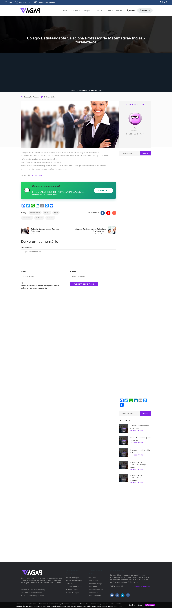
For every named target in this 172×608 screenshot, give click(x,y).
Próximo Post (100, 234)
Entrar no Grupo (103, 190)
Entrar (132, 10)
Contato (99, 11)
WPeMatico (37, 175)
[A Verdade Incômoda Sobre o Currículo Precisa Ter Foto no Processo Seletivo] (123, 428)
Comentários (26, 247)
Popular (36, 97)
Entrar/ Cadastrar (94, 595)
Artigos (87, 11)
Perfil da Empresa (72, 590)
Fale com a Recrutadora (31, 592)
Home (73, 90)
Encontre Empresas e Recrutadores (96, 591)
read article (137, 430)
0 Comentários (50, 97)
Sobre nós (92, 578)
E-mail (73, 272)
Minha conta (93, 587)
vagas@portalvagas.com (141, 586)
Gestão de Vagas (72, 593)
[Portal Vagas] (30, 10)
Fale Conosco (93, 581)
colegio (46, 212)
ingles (56, 212)
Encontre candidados (74, 587)
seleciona (50, 218)
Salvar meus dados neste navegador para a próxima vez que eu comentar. (40, 287)
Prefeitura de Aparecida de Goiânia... (136, 477)
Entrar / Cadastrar (115, 11)
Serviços (74, 11)
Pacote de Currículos (74, 581)
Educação (83, 90)
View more (118, 606)
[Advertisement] (86, 71)
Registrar (146, 10)
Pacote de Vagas (72, 578)
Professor (39, 218)
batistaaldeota (35, 212)
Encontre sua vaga (95, 584)
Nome (24, 272)
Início (65, 11)
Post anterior (36, 234)
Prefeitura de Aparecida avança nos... (138, 464)
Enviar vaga (70, 584)
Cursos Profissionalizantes (32, 590)
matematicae (27, 218)
